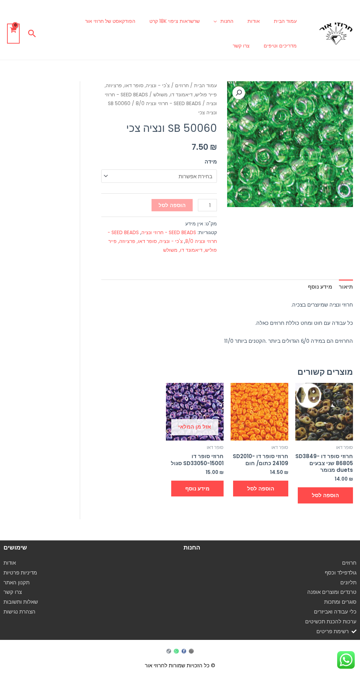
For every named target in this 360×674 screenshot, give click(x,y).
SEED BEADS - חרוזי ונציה (168, 232)
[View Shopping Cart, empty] (13, 34)
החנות (226, 21)
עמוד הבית (285, 21)
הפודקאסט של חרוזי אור (110, 21)
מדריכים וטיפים (280, 45)
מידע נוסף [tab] (320, 286)
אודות (254, 21)
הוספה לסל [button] (325, 495)
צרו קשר (241, 45)
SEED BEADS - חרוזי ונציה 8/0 (168, 103)
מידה (211, 161)
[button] (32, 33)
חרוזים (182, 85)
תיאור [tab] (346, 286)
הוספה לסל (172, 205)
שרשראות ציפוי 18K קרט (174, 21)
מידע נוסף (197, 488)
